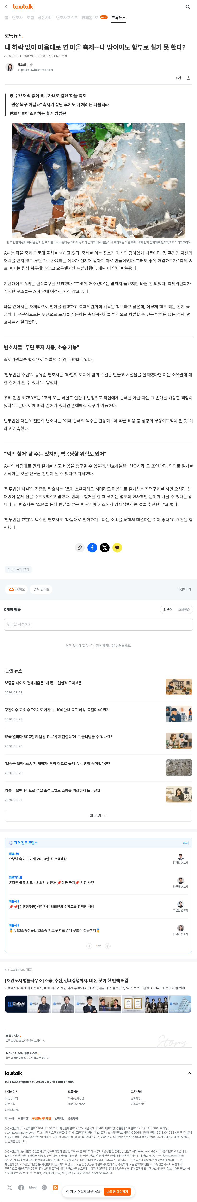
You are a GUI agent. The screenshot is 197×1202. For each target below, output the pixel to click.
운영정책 (73, 1118)
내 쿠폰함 (10, 1104)
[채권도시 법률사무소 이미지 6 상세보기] (133, 1004)
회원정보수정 (12, 1110)
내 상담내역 (11, 1098)
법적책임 (59, 1118)
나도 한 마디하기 (117, 1192)
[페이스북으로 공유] (92, 547)
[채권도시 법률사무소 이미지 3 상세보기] (63, 1004)
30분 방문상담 (76, 1104)
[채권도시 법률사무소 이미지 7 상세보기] (156, 1004)
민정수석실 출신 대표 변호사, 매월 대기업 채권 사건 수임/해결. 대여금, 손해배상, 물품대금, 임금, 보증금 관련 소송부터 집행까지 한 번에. (95, 988)
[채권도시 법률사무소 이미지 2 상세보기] (39, 1004)
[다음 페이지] (108, 946)
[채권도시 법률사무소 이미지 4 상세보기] (86, 1004)
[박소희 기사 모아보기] (9, 67)
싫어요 (45, 589)
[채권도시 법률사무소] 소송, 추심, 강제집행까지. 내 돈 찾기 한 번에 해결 (67, 980)
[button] (180, 233)
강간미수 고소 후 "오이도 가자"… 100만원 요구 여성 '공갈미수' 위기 (57, 710)
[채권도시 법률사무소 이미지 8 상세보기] (179, 1004)
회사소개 (9, 1118)
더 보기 (95, 815)
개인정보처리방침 (41, 1118)
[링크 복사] (80, 547)
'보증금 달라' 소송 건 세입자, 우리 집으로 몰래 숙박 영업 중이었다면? (57, 763)
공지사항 (136, 1098)
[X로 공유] (105, 547)
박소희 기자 (24, 65)
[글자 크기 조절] (179, 78)
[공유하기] (188, 78)
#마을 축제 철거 (18, 569)
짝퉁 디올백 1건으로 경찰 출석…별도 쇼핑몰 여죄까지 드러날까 (52, 790)
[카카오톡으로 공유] (117, 547)
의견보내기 (184, 589)
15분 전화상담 (76, 1098)
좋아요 (20, 589)
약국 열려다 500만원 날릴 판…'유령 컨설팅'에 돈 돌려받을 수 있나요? (58, 736)
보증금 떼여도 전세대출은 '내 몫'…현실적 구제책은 (43, 683)
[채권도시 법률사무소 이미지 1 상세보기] (16, 1004)
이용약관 (23, 1118)
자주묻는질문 (138, 1104)
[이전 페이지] (89, 946)
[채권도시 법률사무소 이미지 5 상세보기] (109, 1004)
